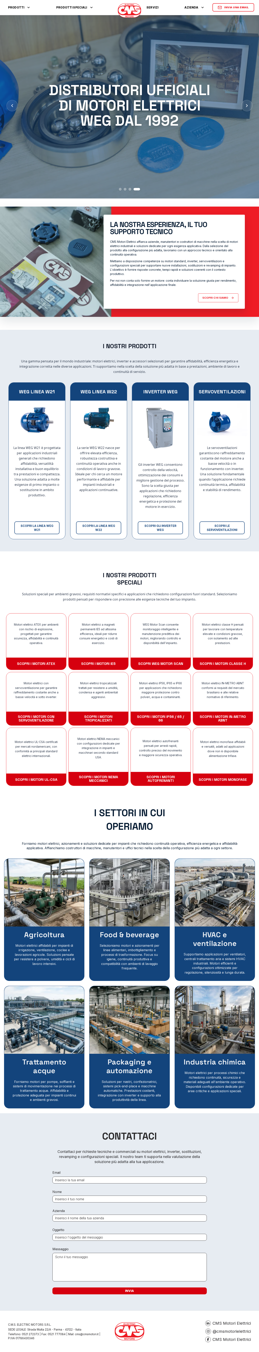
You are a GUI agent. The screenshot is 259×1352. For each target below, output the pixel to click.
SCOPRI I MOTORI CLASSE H (223, 663)
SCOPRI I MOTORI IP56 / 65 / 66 (160, 718)
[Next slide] (247, 105)
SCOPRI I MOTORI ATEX (36, 663)
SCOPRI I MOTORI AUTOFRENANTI (160, 779)
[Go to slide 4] (137, 189)
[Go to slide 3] (130, 189)
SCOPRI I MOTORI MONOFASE (223, 779)
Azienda (58, 1211)
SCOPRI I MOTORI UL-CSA (36, 779)
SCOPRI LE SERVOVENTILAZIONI (222, 528)
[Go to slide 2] (125, 189)
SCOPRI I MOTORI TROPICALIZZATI (98, 718)
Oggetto (58, 1230)
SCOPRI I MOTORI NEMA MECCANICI (98, 779)
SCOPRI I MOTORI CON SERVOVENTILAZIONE (36, 718)
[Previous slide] (12, 105)
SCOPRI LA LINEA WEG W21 (37, 528)
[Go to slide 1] (120, 189)
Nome (57, 1192)
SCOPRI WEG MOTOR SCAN (160, 663)
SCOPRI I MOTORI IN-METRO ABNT (223, 718)
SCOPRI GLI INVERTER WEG (160, 528)
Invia (129, 1291)
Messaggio (60, 1249)
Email (56, 1173)
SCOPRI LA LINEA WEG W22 (98, 528)
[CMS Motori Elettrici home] (129, 10)
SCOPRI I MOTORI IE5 (98, 663)
